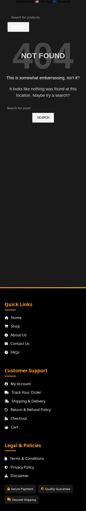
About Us (18, 335)
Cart (14, 427)
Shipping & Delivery (28, 401)
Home (16, 317)
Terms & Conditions (26, 458)
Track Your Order (26, 392)
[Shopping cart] (81, 7)
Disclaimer (19, 475)
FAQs (14, 352)
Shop (15, 326)
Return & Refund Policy (30, 409)
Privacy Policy (22, 467)
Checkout (18, 418)
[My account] (72, 7)
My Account (20, 383)
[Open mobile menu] (5, 7)
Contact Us (20, 343)
